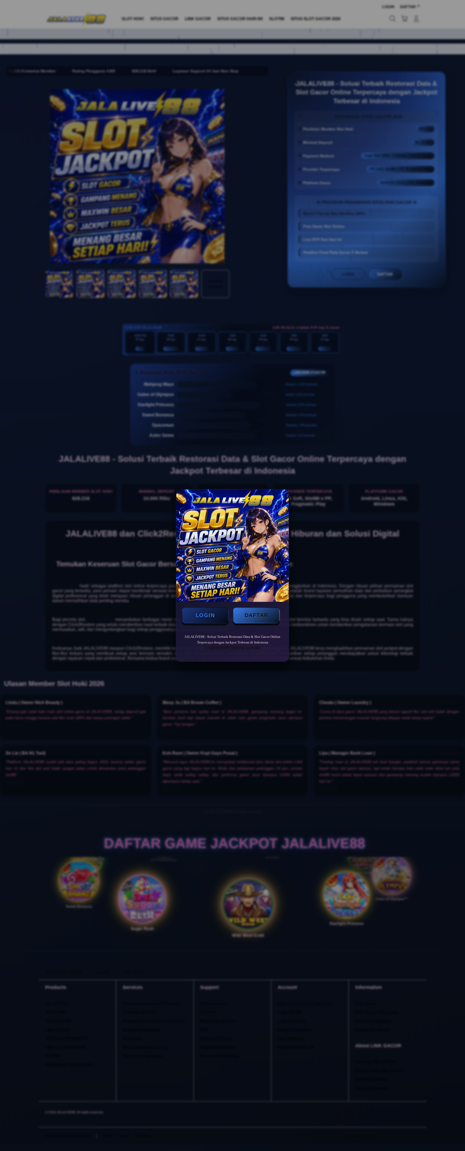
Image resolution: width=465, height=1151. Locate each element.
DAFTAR (256, 615)
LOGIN (205, 615)
